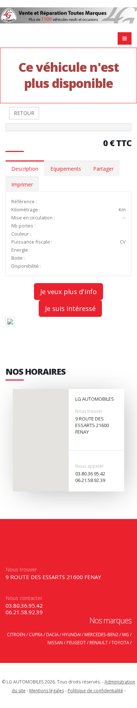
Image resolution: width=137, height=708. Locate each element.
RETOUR (24, 113)
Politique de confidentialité (95, 690)
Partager (103, 168)
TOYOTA (120, 642)
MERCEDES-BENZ (101, 634)
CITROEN (16, 634)
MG (125, 634)
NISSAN (55, 642)
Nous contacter (23, 597)
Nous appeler (89, 466)
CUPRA (35, 634)
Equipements (65, 168)
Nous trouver (89, 411)
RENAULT (99, 642)
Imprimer (22, 184)
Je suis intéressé (70, 308)
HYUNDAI (71, 634)
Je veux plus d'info (68, 291)
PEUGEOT (76, 642)
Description (24, 168)
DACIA (52, 634)
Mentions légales (46, 690)
